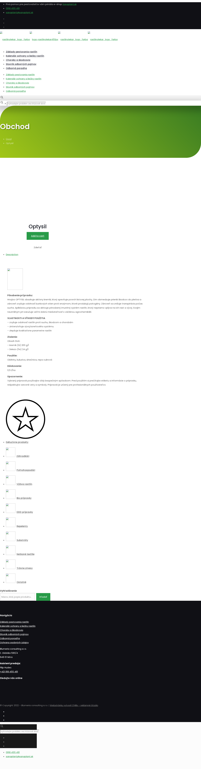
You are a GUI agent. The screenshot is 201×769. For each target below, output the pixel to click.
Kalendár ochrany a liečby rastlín (23, 78)
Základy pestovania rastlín (20, 74)
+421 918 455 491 (9, 671)
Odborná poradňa (16, 91)
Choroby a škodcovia (17, 82)
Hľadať (43, 596)
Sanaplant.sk (70, 4)
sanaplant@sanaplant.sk (19, 12)
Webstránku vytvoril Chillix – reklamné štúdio (74, 705)
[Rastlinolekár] (59, 39)
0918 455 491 (13, 8)
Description (12, 254)
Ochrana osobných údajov (14, 642)
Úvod (8, 139)
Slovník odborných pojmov (20, 86)
